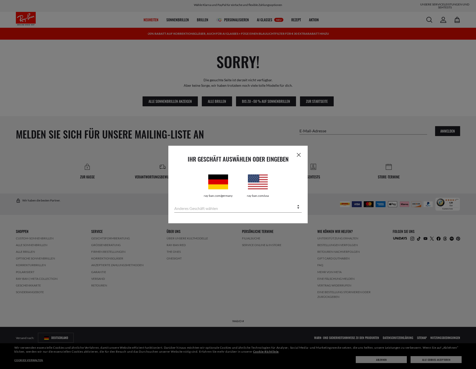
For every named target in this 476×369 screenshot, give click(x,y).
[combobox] (238, 207)
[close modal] (299, 155)
